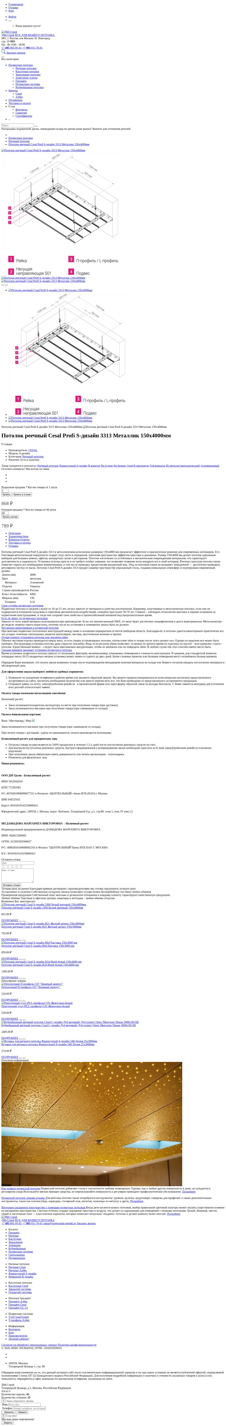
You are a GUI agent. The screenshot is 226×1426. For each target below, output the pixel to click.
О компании (15, 4)
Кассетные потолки (27, 71)
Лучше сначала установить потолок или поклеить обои (34, 637)
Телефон (6, 1408)
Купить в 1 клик (22, 494)
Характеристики (18, 536)
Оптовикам (15, 100)
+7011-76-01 (32, 47)
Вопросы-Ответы (18, 539)
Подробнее (188, 1191)
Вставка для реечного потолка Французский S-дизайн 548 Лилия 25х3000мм (47, 1044)
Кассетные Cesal (18, 1285)
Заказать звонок (15, 52)
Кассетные (14, 1238)
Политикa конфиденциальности (77, 1344)
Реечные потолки (26, 68)
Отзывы (13, 7)
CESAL (33, 450)
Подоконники (16, 1257)
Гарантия (21, 112)
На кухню (107, 465)
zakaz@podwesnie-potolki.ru (59, 1223)
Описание (14, 533)
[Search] (3, 52)
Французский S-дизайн (73, 465)
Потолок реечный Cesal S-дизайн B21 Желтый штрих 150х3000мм (41, 926)
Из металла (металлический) (183, 465)
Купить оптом (10, 517)
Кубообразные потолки (30, 87)
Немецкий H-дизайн (20, 1276)
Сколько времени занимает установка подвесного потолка (36, 650)
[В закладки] (6, 285)
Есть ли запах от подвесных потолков (24, 618)
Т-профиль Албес (19, 1320)
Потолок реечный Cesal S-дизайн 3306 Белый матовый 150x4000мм (42, 907)
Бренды (13, 90)
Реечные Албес (17, 1270)
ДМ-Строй (7, 35)
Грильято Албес (18, 1301)
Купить (6, 494)
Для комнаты (157, 465)
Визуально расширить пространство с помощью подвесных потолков (43, 1207)
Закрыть (22, 1412)
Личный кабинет (18, 1338)
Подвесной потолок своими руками (23, 1197)
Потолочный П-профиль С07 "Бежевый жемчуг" (30, 987)
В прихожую (141, 465)
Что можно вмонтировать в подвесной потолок (30, 627)
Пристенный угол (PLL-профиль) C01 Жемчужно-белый (35, 1006)
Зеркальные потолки (28, 74)
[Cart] (9, 20)
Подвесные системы (28, 84)
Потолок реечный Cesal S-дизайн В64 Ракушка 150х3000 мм (37, 945)
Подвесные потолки (20, 65)
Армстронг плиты (26, 77)
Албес (19, 96)
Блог (11, 10)
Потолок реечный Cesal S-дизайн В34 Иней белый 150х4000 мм (40, 964)
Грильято (21, 80)
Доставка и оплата (19, 103)
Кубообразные (17, 1248)
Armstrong (14, 1245)
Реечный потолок (33, 456)
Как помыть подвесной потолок (21, 1188)
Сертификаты (24, 115)
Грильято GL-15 (18, 1307)
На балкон (120, 465)
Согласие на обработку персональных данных (29, 1344)
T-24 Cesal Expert (18, 1316)
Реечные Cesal (17, 1267)
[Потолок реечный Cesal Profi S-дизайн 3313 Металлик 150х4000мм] (43, 150)
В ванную (94, 465)
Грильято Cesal (17, 1304)
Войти (12, 16)
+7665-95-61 (11, 47)
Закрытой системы (19, 1289)
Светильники (16, 1254)
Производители (17, 1335)
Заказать (8, 1412)
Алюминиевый (210, 465)
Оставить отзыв (11, 885)
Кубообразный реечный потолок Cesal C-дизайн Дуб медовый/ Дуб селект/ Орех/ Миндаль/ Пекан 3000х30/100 (68, 1025)
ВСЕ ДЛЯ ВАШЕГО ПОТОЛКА (35, 35)
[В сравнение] (2, 285)
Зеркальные (15, 1242)
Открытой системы (20, 1292)
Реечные (13, 1235)
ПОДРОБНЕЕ (9, 920)
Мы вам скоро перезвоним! (17, 1419)
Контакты (21, 109)
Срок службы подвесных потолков (22, 605)
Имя (4, 1404)
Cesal (19, 93)
